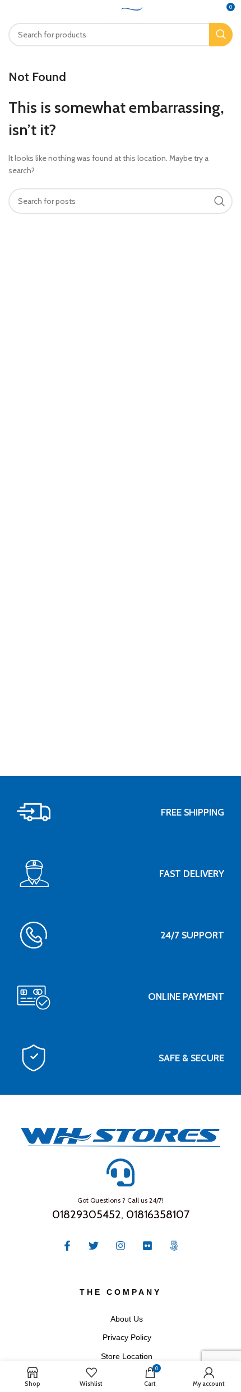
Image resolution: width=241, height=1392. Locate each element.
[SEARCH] (221, 34)
